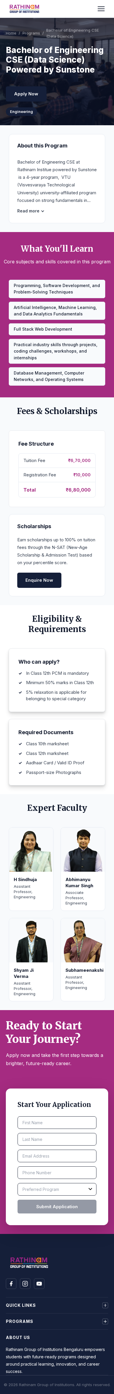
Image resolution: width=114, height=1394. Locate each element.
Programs (31, 33)
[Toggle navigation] (102, 9)
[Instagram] (25, 1283)
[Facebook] (11, 1283)
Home (11, 33)
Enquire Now (39, 580)
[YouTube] (39, 1283)
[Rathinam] (24, 9)
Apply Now (26, 94)
